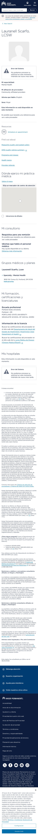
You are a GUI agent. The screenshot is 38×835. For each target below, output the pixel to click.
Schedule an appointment (18, 132)
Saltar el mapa (7, 181)
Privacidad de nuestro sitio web (13, 716)
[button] (20, 201)
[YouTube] (16, 765)
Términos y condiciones (10, 729)
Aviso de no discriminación (12, 707)
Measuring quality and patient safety (15, 145)
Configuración (19, 825)
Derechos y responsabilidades (13, 733)
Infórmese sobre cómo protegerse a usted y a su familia (20, 18)
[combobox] (14, 10)
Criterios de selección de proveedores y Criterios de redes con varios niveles (18, 485)
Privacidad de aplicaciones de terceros (16, 738)
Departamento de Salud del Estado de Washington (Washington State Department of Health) (18, 331)
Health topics (7, 160)
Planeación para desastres (11, 742)
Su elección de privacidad (11, 725)
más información (15, 251)
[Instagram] (27, 765)
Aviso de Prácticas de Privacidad (13, 720)
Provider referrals (8, 165)
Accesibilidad (7, 703)
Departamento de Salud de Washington (14, 565)
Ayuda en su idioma (9, 712)
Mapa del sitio (7, 751)
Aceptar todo (19, 831)
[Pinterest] (21, 765)
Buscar (32, 10)
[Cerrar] (36, 790)
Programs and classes (10, 155)
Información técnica (9, 746)
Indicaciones (9, 282)
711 (20, 399)
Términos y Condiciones (15, 820)
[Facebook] (10, 765)
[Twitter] (4, 765)
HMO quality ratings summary (13, 150)
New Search (8, 23)
